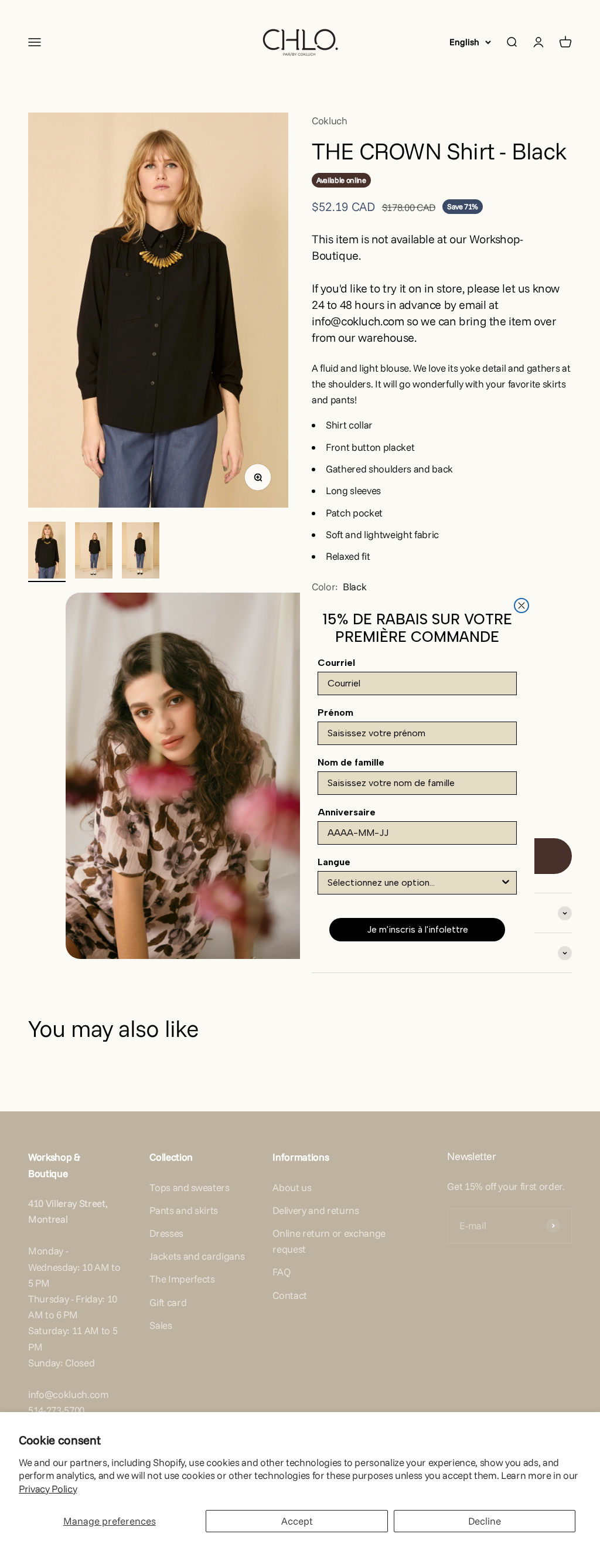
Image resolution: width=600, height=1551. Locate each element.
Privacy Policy (48, 1488)
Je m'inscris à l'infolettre (417, 929)
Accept (297, 1521)
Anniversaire (347, 812)
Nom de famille (351, 762)
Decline (484, 1521)
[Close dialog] (521, 605)
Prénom (335, 712)
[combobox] (414, 883)
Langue (334, 862)
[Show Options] (506, 883)
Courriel (336, 662)
